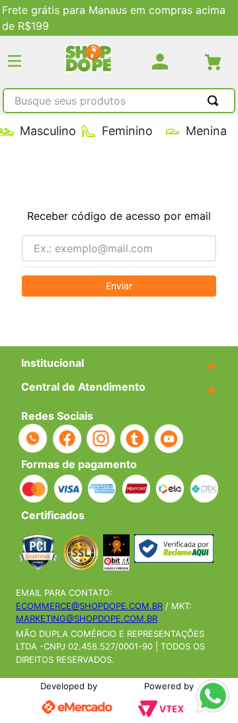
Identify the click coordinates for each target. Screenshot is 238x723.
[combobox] (119, 102)
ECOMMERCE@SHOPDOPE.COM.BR (89, 606)
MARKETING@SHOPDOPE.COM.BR (86, 618)
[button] (14, 61)
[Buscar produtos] (215, 100)
